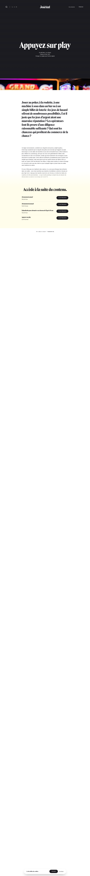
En (14, 7)
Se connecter (72, 7)
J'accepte (53, 871)
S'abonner (81, 6)
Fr (16, 7)
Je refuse (61, 871)
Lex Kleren (48, 52)
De (12, 7)
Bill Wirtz (43, 52)
